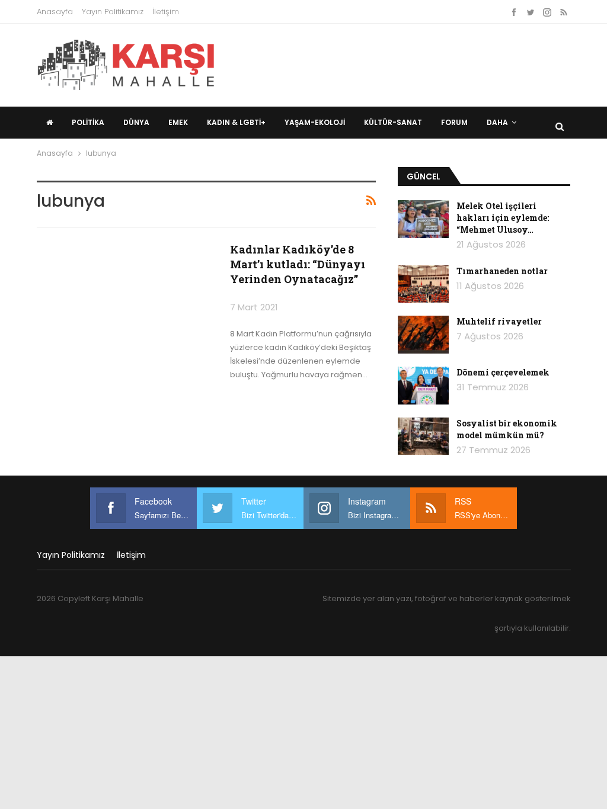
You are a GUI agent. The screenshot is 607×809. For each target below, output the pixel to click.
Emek (178, 122)
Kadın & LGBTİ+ (236, 122)
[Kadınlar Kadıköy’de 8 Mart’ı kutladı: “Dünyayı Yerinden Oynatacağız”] (126, 299)
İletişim (165, 11)
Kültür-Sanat (393, 122)
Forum (454, 122)
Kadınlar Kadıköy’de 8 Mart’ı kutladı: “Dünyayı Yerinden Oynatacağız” (297, 264)
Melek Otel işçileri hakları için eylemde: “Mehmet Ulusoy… (502, 217)
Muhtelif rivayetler (499, 321)
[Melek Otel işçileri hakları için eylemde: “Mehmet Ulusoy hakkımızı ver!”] (423, 219)
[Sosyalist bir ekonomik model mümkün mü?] (423, 436)
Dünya (136, 122)
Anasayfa (55, 11)
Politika (88, 122)
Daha (497, 122)
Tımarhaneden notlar (502, 271)
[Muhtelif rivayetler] (423, 335)
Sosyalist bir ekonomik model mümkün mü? (506, 429)
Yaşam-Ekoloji (315, 122)
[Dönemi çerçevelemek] (423, 385)
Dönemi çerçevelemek (503, 372)
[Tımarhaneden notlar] (423, 284)
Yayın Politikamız (112, 11)
